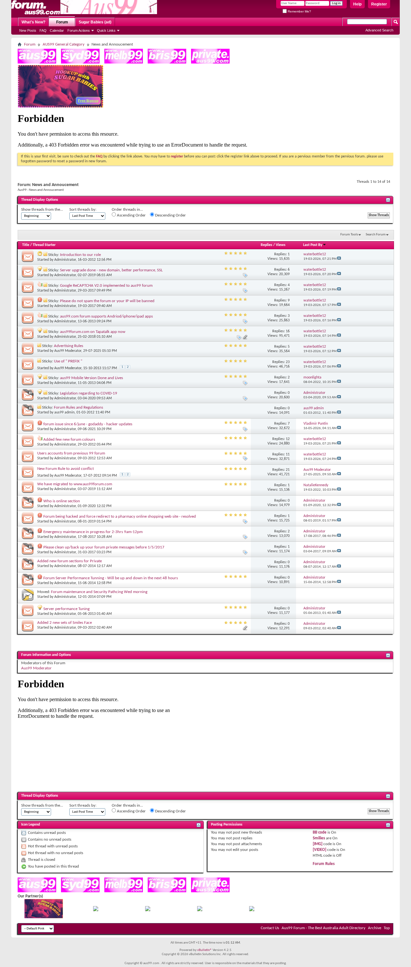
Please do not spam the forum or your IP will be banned (107, 301)
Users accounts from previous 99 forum (71, 453)
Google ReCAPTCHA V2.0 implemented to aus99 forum (106, 286)
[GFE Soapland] (199, 910)
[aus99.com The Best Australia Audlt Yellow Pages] (37, 62)
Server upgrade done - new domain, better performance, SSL (111, 270)
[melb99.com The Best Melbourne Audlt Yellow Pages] (123, 62)
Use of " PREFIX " (68, 361)
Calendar (57, 30)
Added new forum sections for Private (69, 561)
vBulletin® (204, 950)
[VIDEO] (319, 850)
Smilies (319, 838)
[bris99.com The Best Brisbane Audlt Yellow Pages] (167, 62)
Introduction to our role (80, 255)
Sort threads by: (82, 210)
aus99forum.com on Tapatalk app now (92, 332)
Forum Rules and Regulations (78, 407)
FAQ (43, 30)
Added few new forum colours (69, 439)
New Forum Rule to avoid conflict (65, 469)
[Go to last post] (339, 259)
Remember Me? (299, 11)
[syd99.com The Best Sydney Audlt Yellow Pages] (80, 62)
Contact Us (270, 928)
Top (387, 928)
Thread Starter (44, 245)
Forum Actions (78, 30)
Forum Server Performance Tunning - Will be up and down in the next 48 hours (110, 578)
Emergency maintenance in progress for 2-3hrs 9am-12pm (93, 532)
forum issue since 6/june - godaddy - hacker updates (87, 424)
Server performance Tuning (66, 609)
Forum (62, 22)
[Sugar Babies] (60, 106)
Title (25, 245)
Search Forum (376, 234)
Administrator (65, 260)
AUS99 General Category (63, 44)
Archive (374, 928)
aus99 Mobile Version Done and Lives (91, 378)
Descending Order (170, 215)
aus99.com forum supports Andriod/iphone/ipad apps (106, 316)
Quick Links (106, 30)
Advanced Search (379, 30)
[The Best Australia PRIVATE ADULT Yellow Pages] (210, 62)
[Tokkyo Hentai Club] (95, 910)
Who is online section (61, 501)
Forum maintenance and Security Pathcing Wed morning (99, 592)
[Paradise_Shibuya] (251, 910)
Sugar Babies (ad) (95, 22)
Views (280, 245)
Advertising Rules (68, 346)
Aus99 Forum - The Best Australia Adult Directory (323, 928)
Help (357, 4)
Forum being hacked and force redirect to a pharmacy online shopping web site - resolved (119, 516)
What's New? (33, 22)
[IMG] (317, 844)
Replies (266, 245)
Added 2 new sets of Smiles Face (64, 623)
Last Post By (312, 245)
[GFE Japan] (147, 910)
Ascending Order (131, 215)
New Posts (27, 30)
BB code (320, 832)
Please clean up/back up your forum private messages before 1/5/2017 (103, 547)
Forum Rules (324, 864)
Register (379, 4)
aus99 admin (64, 412)
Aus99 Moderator (67, 351)
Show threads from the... (42, 210)
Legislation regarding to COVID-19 (88, 393)
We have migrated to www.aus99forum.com (74, 484)
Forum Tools (349, 234)
